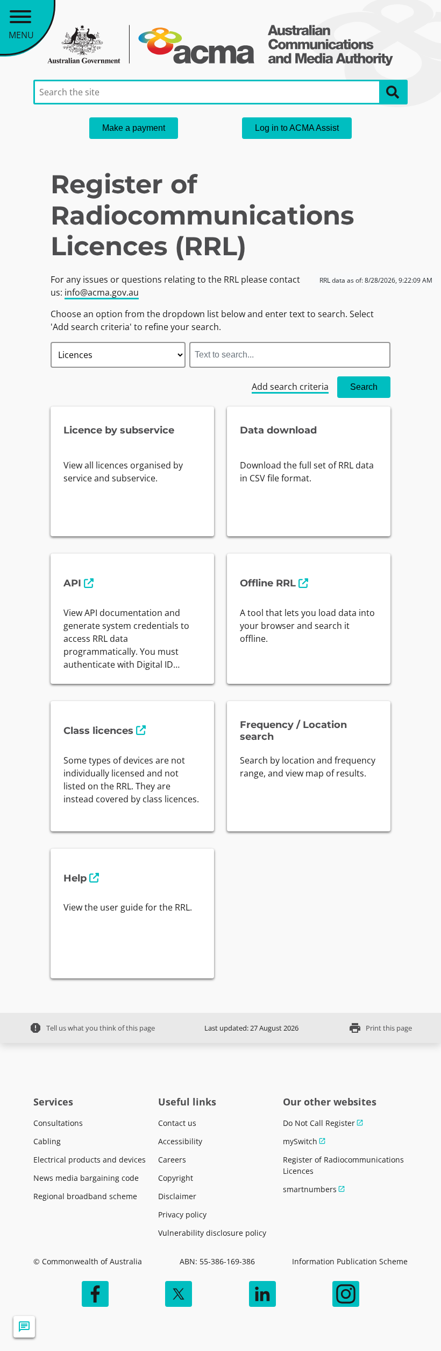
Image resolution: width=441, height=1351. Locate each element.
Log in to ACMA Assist (297, 127)
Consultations (58, 1123)
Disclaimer (177, 1196)
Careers (172, 1159)
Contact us (177, 1123)
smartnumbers (310, 1189)
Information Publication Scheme (350, 1261)
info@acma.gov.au (102, 292)
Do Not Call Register (319, 1123)
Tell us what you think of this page (92, 1027)
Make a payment (133, 127)
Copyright (175, 1178)
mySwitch (300, 1141)
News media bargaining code (86, 1178)
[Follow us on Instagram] (345, 1294)
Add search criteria (290, 387)
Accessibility (180, 1141)
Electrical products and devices (89, 1159)
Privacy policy (182, 1214)
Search (364, 386)
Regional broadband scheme (85, 1196)
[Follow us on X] (178, 1294)
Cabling (47, 1141)
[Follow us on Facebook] (95, 1294)
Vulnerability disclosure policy (212, 1233)
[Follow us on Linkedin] (262, 1294)
